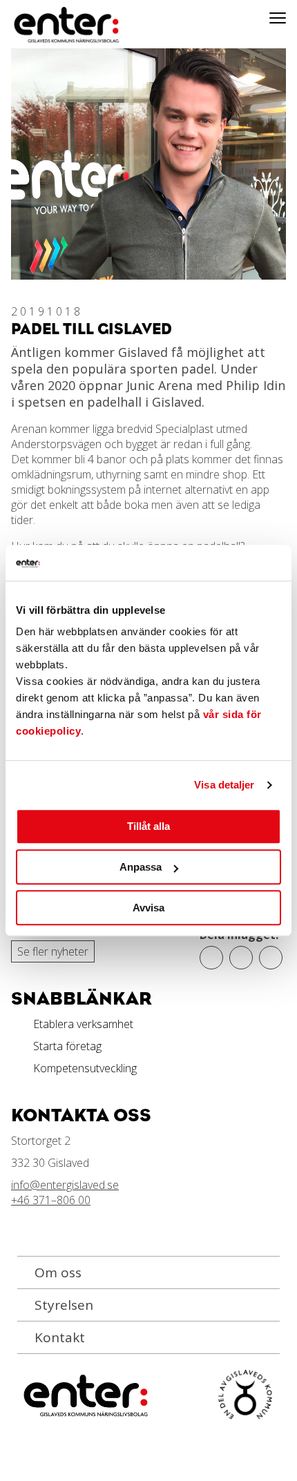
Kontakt (60, 1337)
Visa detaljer (224, 785)
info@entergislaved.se (65, 1184)
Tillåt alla (148, 827)
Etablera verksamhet (83, 1024)
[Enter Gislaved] (52, 25)
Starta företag (67, 1046)
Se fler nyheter (52, 951)
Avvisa (148, 907)
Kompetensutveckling (85, 1068)
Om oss (58, 1272)
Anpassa (140, 867)
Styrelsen (64, 1305)
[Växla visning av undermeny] (277, 17)
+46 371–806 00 (50, 1200)
